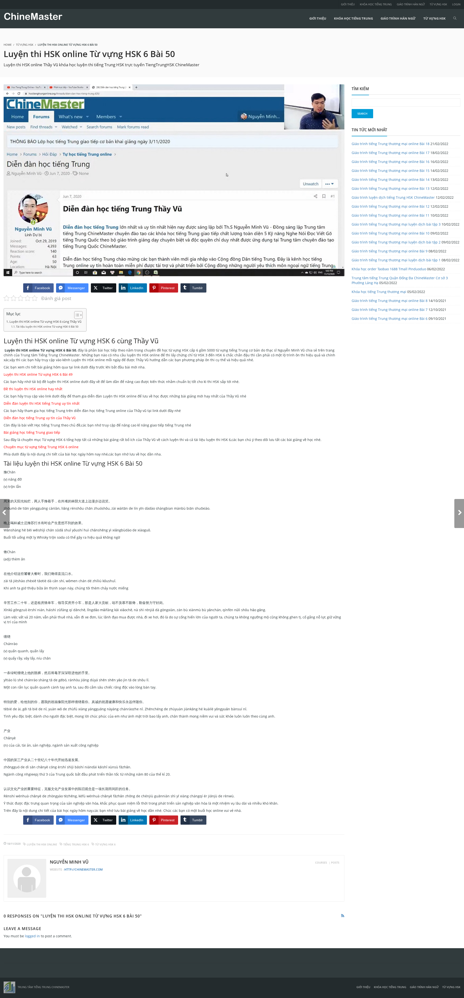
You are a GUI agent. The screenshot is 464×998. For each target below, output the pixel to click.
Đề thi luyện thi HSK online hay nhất (33, 389)
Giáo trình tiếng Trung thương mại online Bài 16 (390, 161)
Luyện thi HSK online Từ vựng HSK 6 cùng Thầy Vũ (45, 322)
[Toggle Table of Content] (76, 315)
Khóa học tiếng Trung (376, 4)
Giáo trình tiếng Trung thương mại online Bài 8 (390, 300)
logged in (32, 936)
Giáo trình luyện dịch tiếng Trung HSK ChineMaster (393, 197)
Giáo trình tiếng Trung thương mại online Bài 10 (390, 233)
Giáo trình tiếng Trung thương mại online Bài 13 (390, 188)
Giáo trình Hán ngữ (411, 4)
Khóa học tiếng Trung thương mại (379, 291)
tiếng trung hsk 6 (76, 844)
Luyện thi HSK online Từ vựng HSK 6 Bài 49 (38, 374)
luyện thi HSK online (42, 844)
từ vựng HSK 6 (105, 844)
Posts (335, 862)
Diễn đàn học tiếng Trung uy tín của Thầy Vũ (40, 418)
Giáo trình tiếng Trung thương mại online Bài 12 (390, 206)
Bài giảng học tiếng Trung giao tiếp (32, 432)
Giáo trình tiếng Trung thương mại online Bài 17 (390, 152)
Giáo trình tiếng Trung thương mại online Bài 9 (390, 251)
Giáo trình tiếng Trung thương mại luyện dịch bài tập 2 (396, 242)
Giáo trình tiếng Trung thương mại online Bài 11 (390, 215)
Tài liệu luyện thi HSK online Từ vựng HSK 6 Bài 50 (47, 326)
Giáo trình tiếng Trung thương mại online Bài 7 (390, 309)
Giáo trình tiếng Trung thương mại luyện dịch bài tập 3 (396, 224)
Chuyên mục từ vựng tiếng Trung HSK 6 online (41, 447)
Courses (321, 862)
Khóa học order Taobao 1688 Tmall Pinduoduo (389, 269)
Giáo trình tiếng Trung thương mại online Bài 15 (390, 170)
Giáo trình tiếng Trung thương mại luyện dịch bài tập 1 (396, 260)
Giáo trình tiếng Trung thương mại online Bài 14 (390, 179)
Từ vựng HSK (438, 4)
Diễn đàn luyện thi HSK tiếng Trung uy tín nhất (42, 403)
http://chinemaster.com (83, 869)
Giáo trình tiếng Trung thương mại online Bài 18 (390, 143)
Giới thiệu (348, 4)
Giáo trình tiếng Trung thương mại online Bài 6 (390, 318)
